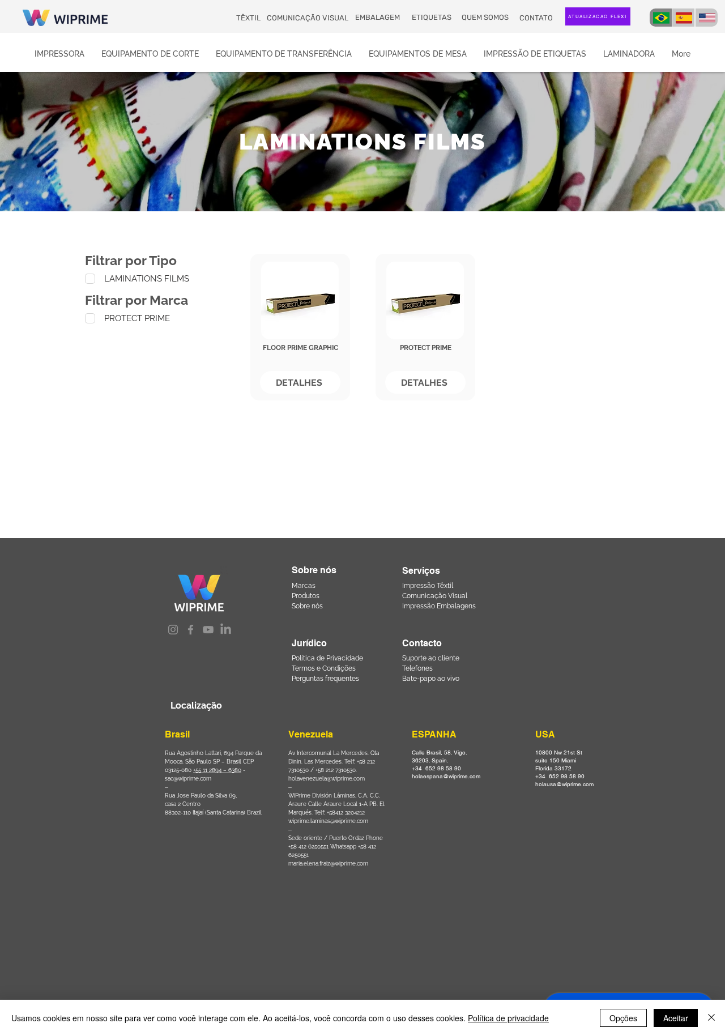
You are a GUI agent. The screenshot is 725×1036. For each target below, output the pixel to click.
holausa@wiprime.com (564, 784)
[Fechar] (711, 1018)
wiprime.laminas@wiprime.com (328, 821)
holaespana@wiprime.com (446, 776)
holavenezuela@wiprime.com (326, 778)
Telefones (417, 668)
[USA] (707, 17)
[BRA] (661, 17)
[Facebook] (190, 629)
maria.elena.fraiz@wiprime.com (328, 863)
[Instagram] (173, 629)
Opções (623, 1018)
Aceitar (675, 1018)
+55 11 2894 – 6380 (217, 770)
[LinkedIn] (225, 629)
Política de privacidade (508, 1018)
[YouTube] (208, 629)
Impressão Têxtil (427, 586)
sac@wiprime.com (188, 778)
